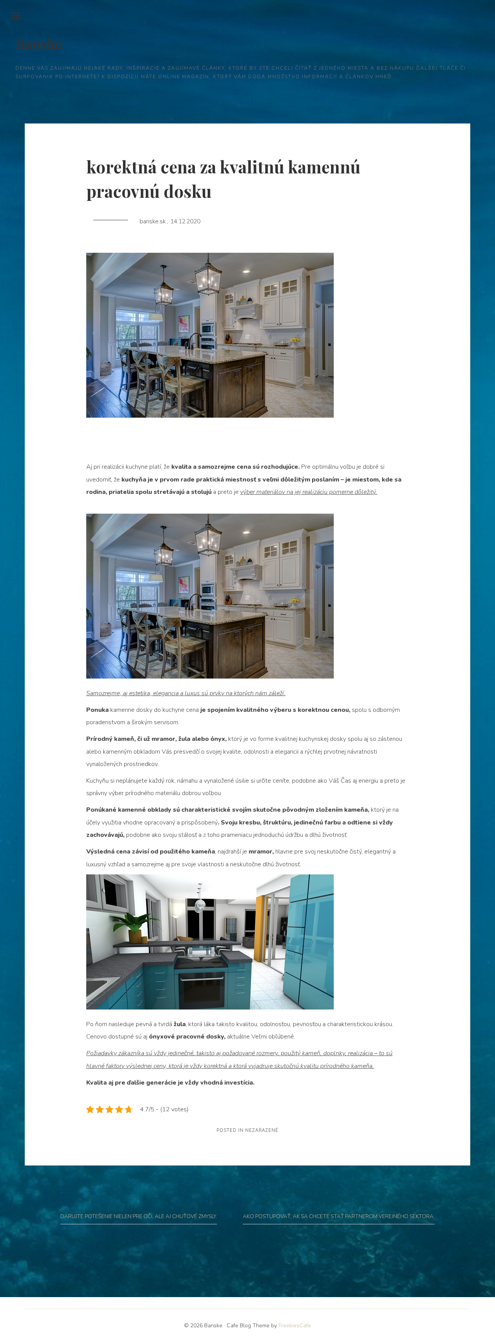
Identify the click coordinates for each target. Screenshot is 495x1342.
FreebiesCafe (294, 1325)
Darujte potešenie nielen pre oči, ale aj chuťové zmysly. (138, 1216)
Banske (38, 43)
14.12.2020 (185, 221)
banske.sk (153, 221)
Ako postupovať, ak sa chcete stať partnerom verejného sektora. (339, 1216)
